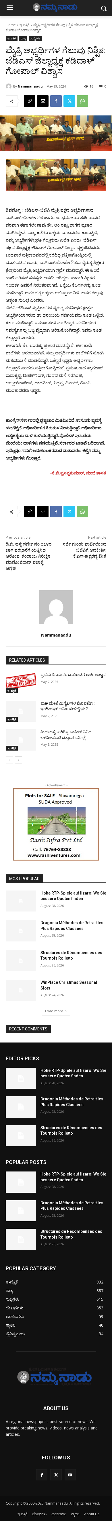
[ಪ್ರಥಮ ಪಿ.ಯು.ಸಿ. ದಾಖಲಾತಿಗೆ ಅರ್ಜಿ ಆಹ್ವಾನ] (21, 682)
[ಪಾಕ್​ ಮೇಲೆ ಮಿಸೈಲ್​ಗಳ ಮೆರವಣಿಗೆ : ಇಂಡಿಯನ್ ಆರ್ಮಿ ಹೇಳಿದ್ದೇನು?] (21, 711)
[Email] (43, 101)
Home (11, 24)
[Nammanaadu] (9, 86)
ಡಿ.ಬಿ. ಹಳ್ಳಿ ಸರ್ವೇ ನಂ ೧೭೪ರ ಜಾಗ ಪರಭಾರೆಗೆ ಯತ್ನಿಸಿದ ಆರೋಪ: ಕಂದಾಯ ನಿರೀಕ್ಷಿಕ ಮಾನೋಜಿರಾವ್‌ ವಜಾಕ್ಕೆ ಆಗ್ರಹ (28, 556)
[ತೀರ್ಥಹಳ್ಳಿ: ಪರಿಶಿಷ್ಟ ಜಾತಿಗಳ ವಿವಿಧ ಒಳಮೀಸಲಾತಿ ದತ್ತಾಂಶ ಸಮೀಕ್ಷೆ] (21, 740)
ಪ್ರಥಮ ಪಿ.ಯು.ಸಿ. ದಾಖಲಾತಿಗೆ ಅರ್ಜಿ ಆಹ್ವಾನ (73, 674)
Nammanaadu (30, 86)
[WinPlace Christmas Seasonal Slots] (21, 990)
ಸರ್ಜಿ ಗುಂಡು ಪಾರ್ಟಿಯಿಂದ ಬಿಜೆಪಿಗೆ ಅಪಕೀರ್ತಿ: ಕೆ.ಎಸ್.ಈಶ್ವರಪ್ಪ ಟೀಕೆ (84, 550)
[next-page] (18, 760)
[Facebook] (56, 101)
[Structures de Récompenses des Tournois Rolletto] (21, 960)
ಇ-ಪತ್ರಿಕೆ (25, 24)
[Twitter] (69, 101)
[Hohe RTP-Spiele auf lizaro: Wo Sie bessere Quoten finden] (21, 901)
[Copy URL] (29, 101)
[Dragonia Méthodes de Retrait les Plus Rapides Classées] (21, 930)
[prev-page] (9, 760)
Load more (54, 1011)
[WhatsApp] (82, 101)
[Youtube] (70, 1474)
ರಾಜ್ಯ (23, 38)
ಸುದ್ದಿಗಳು (35, 38)
